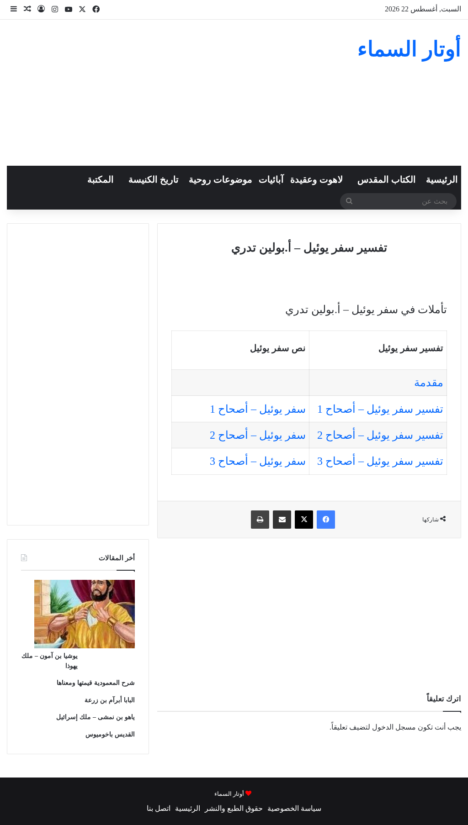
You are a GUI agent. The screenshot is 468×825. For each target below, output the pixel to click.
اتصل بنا (158, 808)
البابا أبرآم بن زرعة (110, 700)
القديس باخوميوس (110, 734)
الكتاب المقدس (386, 179)
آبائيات (271, 179)
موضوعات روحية (220, 179)
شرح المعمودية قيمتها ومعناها (96, 682)
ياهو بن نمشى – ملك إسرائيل (95, 717)
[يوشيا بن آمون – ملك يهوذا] (84, 646)
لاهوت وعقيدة (316, 179)
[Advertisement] (156, 93)
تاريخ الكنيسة (153, 179)
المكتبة (100, 179)
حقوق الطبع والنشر (234, 808)
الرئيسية (442, 179)
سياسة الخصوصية (294, 808)
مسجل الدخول (394, 727)
